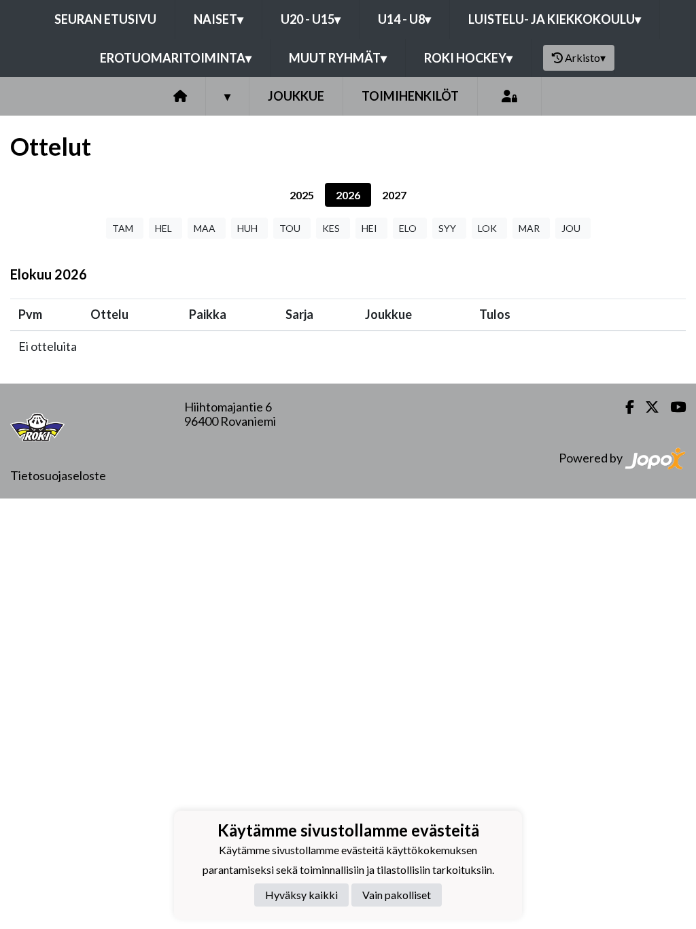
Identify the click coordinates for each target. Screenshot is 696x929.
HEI (369, 228)
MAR (529, 228)
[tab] (302, 195)
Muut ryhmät (338, 57)
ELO (408, 228)
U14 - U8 (404, 19)
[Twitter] (646, 407)
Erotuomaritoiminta (175, 57)
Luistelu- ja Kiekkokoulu (554, 19)
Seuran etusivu (105, 19)
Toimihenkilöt (410, 95)
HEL (163, 228)
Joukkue (296, 95)
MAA (204, 228)
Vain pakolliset (396, 894)
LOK (487, 228)
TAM (122, 228)
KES (331, 228)
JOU (570, 228)
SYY (447, 228)
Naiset (218, 19)
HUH (247, 228)
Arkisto (585, 57)
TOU (289, 228)
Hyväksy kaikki (301, 894)
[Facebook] (624, 407)
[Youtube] (672, 407)
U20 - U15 (311, 19)
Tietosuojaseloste (58, 475)
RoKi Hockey (468, 57)
